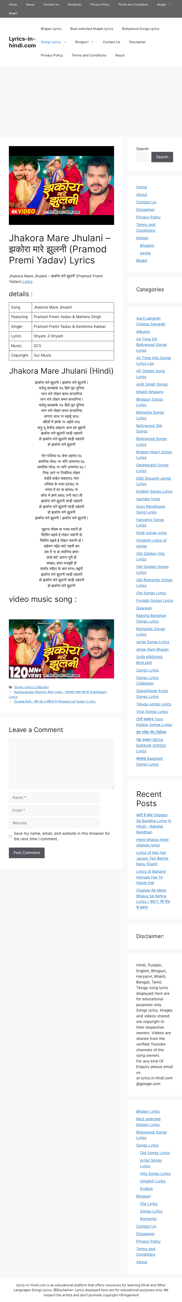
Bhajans (147, 245)
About (30, 4)
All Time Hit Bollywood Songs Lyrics (151, 345)
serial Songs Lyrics (152, 642)
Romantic (148, 1219)
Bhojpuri (82, 42)
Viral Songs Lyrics (152, 711)
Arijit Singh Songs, (152, 384)
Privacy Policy (100, 4)
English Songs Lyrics (154, 491)
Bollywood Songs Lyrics (140, 29)
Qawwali (144, 608)
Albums (143, 331)
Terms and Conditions (133, 4)
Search (142, 149)
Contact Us (51, 4)
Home (13, 4)
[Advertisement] (91, 100)
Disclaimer (75, 4)
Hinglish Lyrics (153, 1181)
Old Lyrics (149, 1204)
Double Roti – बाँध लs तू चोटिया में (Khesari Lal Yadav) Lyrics (55, 701)
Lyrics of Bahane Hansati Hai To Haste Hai (151, 877)
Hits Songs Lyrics (155, 1173)
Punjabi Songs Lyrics (154, 600)
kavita (145, 253)
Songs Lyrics (51, 42)
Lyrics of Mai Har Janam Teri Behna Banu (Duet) (152, 858)
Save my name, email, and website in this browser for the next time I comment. (62, 836)
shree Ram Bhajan (152, 649)
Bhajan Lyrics (51, 29)
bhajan (161, 4)
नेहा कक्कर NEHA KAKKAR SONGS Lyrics (151, 745)
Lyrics (27, 281)
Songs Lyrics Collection (31, 687)
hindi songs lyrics (151, 533)
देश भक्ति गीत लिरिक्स (151, 732)
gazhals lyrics (148, 499)
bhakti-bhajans (149, 392)
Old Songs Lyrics (151, 593)
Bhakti (13, 13)
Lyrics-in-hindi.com (22, 42)
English (146, 1188)
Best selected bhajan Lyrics (91, 29)
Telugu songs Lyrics (153, 704)
